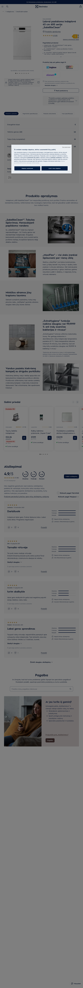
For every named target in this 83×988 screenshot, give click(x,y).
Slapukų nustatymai (27, 168)
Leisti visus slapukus (55, 168)
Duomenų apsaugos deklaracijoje (30, 162)
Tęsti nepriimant (66, 147)
